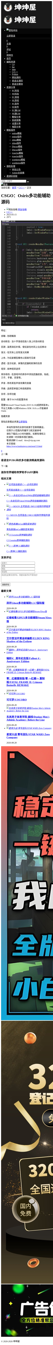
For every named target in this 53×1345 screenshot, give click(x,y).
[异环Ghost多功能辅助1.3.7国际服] (23, 597)
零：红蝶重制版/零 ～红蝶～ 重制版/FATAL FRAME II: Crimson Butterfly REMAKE (26, 682)
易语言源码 (17, 81)
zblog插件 (16, 143)
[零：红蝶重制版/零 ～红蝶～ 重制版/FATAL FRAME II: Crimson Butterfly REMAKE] (29, 672)
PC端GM (16, 110)
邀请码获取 (12, 176)
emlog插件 (17, 136)
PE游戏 (15, 100)
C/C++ (15, 72)
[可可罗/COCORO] (16, 694)
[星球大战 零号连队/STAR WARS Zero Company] (29, 728)
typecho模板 (17, 153)
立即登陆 (22, 422)
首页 (9, 58)
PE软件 (15, 107)
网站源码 (16, 77)
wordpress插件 (18, 163)
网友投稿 (22, 209)
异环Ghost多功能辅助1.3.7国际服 (25, 603)
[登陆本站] (4, 184)
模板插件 (11, 130)
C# (13, 64)
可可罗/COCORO (17, 699)
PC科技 (15, 90)
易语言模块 (17, 84)
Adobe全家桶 (18, 173)
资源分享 (11, 87)
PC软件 (15, 104)
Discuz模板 (17, 146)
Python (15, 74)
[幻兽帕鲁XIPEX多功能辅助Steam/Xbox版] (27, 611)
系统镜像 (16, 120)
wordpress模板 (18, 160)
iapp (14, 69)
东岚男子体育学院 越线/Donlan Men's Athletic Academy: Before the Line (28, 718)
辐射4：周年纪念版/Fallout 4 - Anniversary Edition (24, 660)
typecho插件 (17, 156)
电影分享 (16, 127)
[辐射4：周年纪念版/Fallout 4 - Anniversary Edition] (29, 652)
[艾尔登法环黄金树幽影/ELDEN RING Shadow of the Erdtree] (29, 632)
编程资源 (11, 62)
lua (13, 67)
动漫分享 (16, 123)
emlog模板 (17, 133)
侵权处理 (11, 166)
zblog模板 (16, 140)
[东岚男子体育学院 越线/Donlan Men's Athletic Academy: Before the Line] (29, 711)
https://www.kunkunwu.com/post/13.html (24, 446)
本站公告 (16, 169)
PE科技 (15, 94)
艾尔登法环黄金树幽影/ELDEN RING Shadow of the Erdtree (28, 640)
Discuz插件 (17, 150)
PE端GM (16, 113)
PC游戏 (15, 97)
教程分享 (16, 117)
